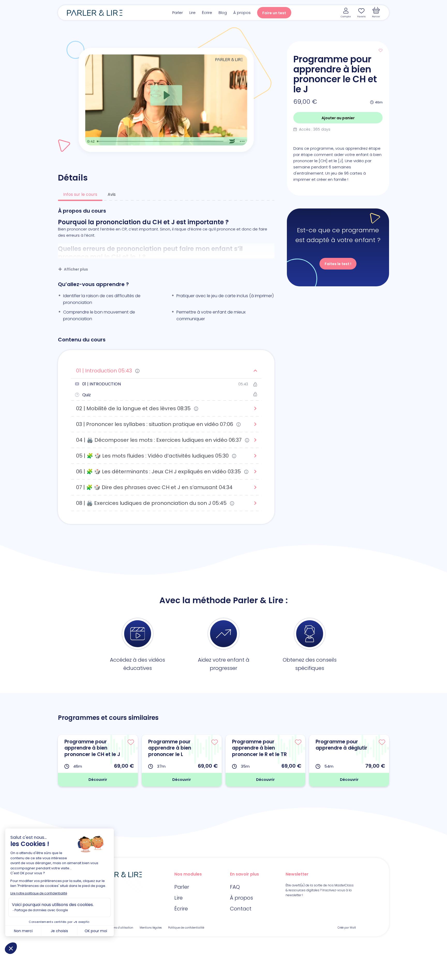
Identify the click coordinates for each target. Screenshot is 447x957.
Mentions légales (151, 928)
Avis (112, 194)
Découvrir (97, 779)
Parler (177, 12)
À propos (242, 12)
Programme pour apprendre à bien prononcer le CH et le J (92, 748)
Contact (240, 908)
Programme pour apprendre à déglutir (341, 745)
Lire (192, 12)
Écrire (207, 12)
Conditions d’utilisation (118, 928)
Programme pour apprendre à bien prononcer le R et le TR (259, 748)
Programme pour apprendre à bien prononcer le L (169, 748)
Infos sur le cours (80, 194)
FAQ (235, 887)
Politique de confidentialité (186, 928)
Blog (223, 12)
